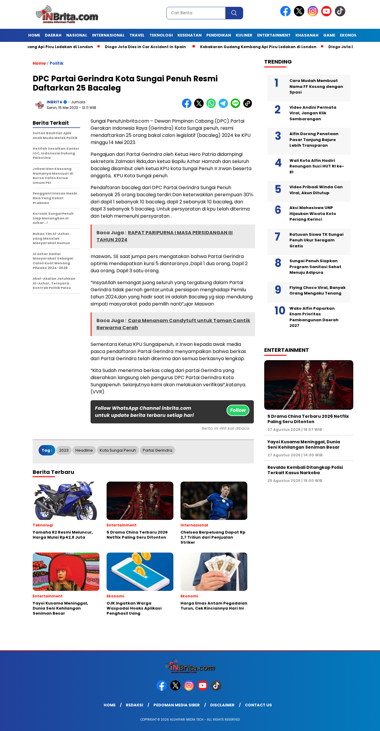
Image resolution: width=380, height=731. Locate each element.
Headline (84, 450)
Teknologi (161, 35)
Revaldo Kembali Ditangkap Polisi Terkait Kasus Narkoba (305, 470)
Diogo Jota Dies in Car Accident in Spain (128, 46)
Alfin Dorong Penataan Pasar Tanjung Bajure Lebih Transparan (313, 139)
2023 (64, 450)
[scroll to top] (363, 722)
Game (329, 35)
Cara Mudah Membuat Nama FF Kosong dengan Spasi (316, 86)
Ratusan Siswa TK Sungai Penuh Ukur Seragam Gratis (316, 240)
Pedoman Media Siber (176, 705)
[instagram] (314, 15)
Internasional (108, 35)
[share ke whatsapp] (212, 107)
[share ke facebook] (188, 107)
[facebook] (286, 15)
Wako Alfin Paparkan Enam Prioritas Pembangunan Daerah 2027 (313, 317)
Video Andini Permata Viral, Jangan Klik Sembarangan (312, 113)
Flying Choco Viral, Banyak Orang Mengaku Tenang (317, 290)
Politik (57, 63)
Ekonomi (349, 35)
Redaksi (134, 705)
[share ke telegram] (224, 107)
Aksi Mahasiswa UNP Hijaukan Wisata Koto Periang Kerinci (312, 213)
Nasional (76, 35)
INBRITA (54, 102)
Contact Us (258, 705)
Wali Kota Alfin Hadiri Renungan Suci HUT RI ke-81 (316, 166)
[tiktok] (341, 15)
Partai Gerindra (157, 450)
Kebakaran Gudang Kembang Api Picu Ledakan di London (241, 46)
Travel (137, 35)
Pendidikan (218, 35)
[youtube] (327, 15)
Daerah (53, 35)
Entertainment (274, 35)
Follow (238, 410)
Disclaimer (222, 705)
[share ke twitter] (200, 107)
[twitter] (300, 15)
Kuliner (244, 35)
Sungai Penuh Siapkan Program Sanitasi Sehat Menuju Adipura (315, 266)
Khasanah (307, 35)
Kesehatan (190, 35)
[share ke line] (237, 107)
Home (34, 35)
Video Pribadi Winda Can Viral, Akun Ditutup (316, 190)
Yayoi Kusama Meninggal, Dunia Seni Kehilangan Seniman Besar (303, 444)
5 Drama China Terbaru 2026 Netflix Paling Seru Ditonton (308, 419)
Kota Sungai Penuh (118, 450)
